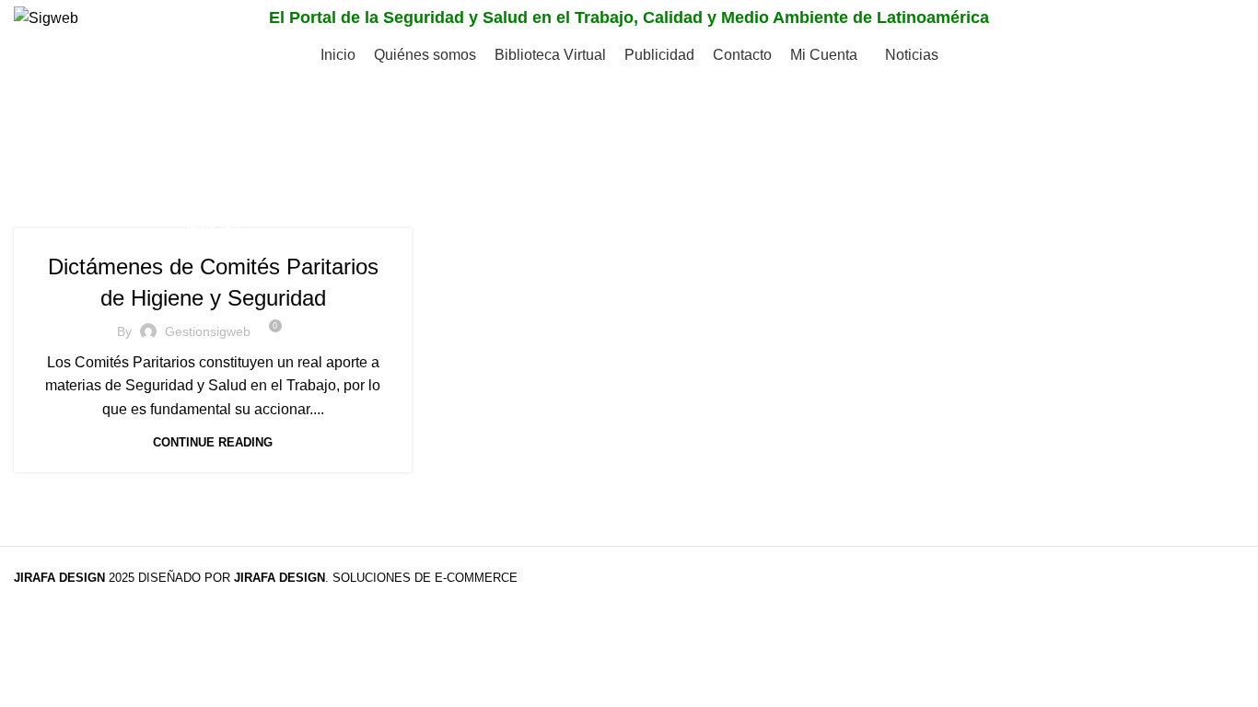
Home (33, 161)
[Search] (1224, 18)
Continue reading (213, 442)
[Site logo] (46, 17)
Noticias (213, 227)
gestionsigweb (207, 331)
